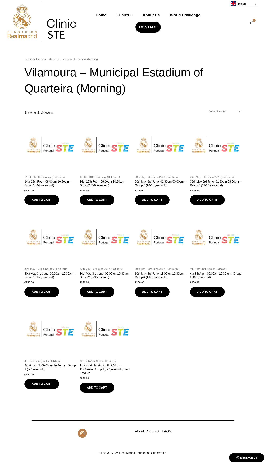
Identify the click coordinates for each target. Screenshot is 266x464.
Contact (148, 27)
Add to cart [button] (42, 199)
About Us (151, 15)
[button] (124, 15)
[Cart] (251, 22)
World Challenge (185, 15)
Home (101, 15)
